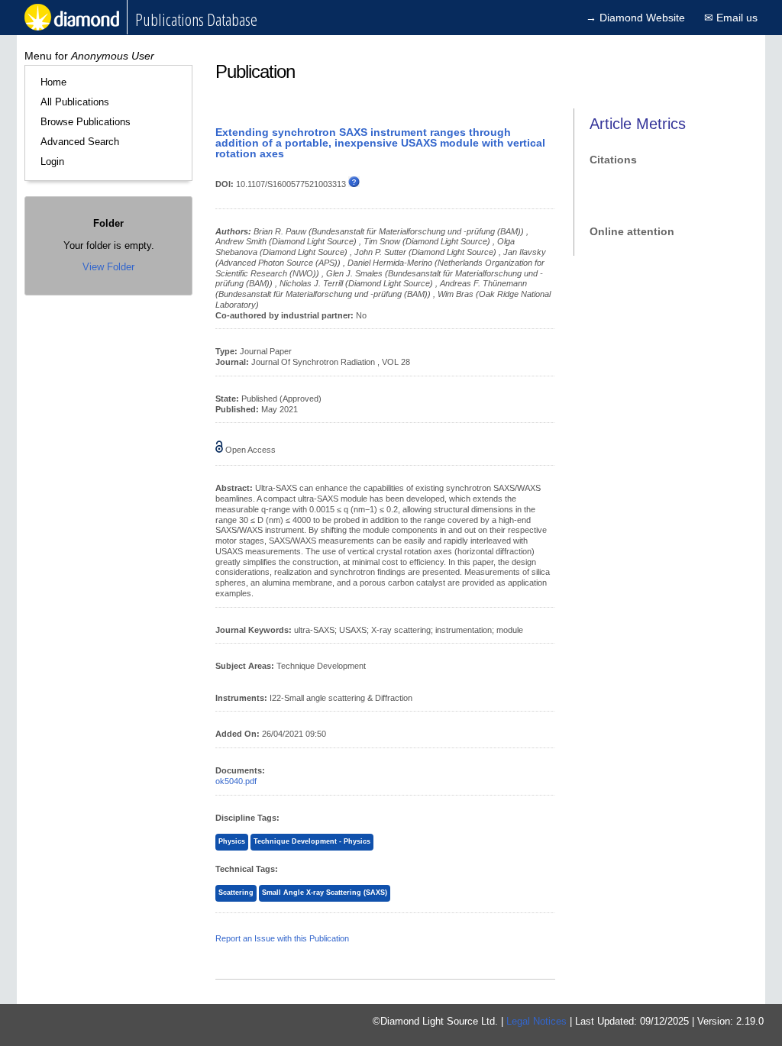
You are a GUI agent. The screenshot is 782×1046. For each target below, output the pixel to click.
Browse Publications (85, 122)
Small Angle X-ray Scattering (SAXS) (324, 892)
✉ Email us (731, 17)
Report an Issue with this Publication (282, 938)
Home (53, 82)
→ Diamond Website (635, 17)
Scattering (236, 892)
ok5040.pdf (236, 781)
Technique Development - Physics (312, 841)
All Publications (74, 102)
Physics (231, 841)
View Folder (108, 267)
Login (52, 161)
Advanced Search (79, 141)
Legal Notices (536, 1021)
